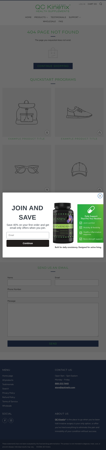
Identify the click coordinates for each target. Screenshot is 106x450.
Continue (28, 243)
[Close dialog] (100, 196)
